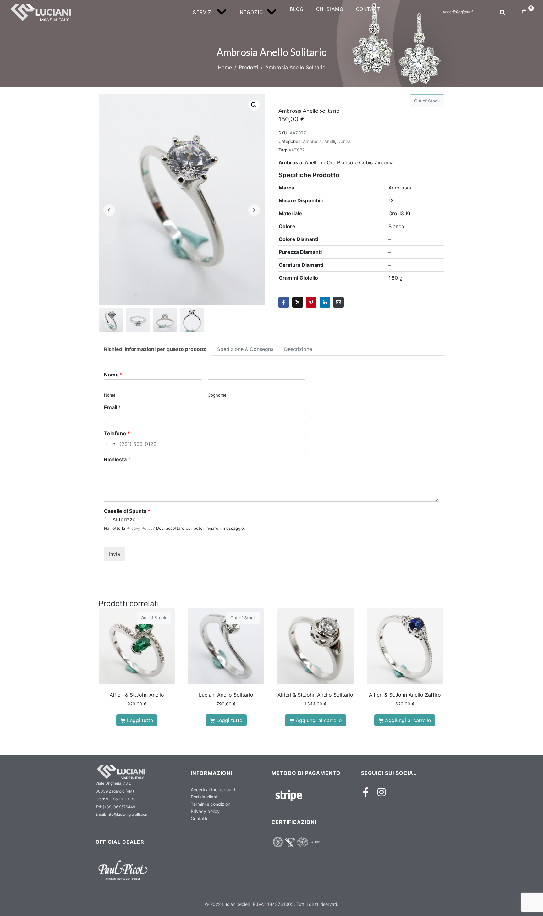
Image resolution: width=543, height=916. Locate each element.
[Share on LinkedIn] (325, 302)
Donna (344, 141)
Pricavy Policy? (140, 528)
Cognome (217, 395)
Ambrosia (312, 141)
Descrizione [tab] (298, 349)
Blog (297, 9)
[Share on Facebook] (283, 302)
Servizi (203, 12)
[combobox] (110, 444)
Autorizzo (124, 519)
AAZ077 (296, 149)
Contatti (369, 9)
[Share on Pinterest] (311, 302)
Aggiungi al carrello (319, 720)
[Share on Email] (338, 302)
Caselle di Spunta (127, 511)
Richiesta (117, 459)
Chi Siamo (329, 9)
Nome (113, 374)
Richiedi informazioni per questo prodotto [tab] (155, 349)
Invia (114, 554)
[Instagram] (381, 792)
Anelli (329, 141)
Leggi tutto (140, 720)
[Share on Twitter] (297, 302)
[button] (254, 105)
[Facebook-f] (365, 792)
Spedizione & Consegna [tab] (245, 349)
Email (112, 407)
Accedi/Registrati (457, 11)
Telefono (117, 433)
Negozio (251, 12)
